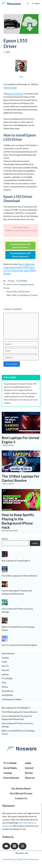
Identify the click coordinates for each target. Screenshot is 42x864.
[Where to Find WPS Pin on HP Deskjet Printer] (5, 621)
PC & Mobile (21, 281)
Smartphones (7, 691)
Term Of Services (30, 859)
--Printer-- (11, 281)
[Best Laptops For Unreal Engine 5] (21, 432)
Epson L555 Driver (15, 93)
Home (5, 859)
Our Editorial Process (21, 793)
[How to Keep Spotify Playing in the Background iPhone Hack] (21, 509)
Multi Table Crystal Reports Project (22, 295)
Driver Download (20, 284)
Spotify (15, 531)
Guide (4, 662)
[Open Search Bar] (27, 3)
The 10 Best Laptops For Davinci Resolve (20, 478)
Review (11, 445)
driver (9, 284)
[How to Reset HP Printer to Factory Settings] (5, 603)
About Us (30, 777)
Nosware (14, 4)
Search (5, 539)
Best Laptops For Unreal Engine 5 (16, 560)
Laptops (5, 674)
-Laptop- (5, 445)
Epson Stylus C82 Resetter (18, 291)
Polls (4, 682)
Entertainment (7, 531)
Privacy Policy (15, 859)
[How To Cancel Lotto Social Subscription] (5, 640)
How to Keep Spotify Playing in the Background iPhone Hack (18, 521)
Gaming (5, 657)
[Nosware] (3, 3)
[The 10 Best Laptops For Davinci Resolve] (21, 470)
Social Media (7, 695)
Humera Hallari (10, 87)
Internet (5, 670)
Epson (31, 284)
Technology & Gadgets (12, 699)
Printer (7, 288)
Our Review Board (21, 788)
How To (5, 666)
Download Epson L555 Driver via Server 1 (20, 246)
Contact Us (21, 798)
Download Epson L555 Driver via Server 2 (20, 255)
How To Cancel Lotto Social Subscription (19, 645)
